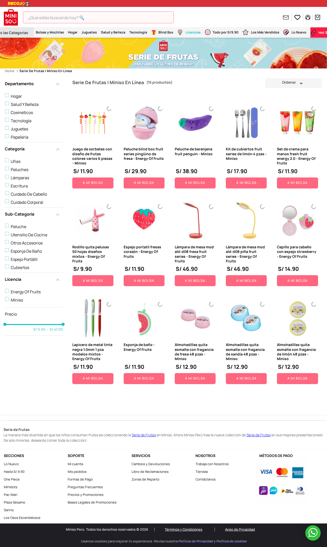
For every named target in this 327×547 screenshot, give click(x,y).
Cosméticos (22, 112)
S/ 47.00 (54, 329)
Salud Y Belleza (25, 104)
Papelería (19, 137)
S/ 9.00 (39, 329)
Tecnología (21, 121)
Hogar (16, 96)
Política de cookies (210, 537)
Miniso (17, 300)
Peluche (18, 226)
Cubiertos (20, 267)
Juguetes (19, 129)
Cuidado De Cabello (29, 194)
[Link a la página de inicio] (10, 71)
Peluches (19, 169)
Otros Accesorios (27, 243)
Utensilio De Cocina (29, 235)
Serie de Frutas (144, 434)
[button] (34, 84)
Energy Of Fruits (26, 292)
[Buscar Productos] (175, 17)
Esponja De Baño (26, 251)
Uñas (15, 161)
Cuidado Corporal (27, 202)
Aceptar (248, 537)
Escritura (19, 186)
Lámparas (20, 178)
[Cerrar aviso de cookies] (315, 533)
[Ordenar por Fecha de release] (293, 83)
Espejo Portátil (24, 259)
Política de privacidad (175, 537)
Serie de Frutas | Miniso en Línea (45, 71)
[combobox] (102, 17)
